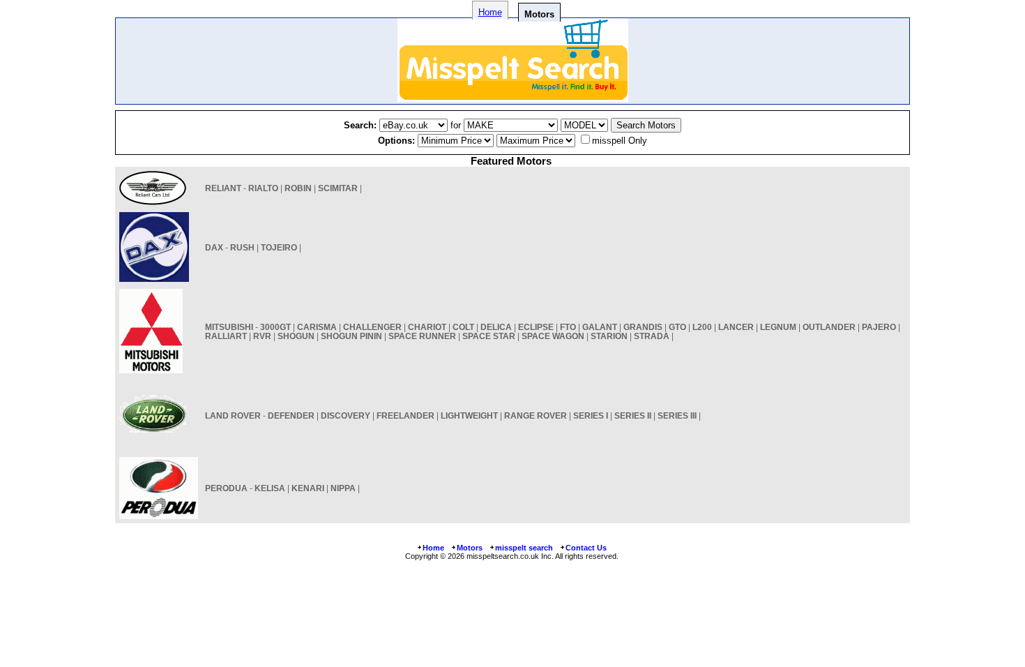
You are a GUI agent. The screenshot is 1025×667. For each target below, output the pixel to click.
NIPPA (343, 488)
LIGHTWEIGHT (469, 415)
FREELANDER (405, 415)
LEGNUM (778, 326)
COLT (463, 326)
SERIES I (590, 415)
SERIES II (632, 415)
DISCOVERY (345, 415)
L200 (702, 326)
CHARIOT (427, 326)
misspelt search (524, 548)
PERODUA (226, 488)
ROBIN (298, 188)
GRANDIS (642, 326)
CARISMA (317, 326)
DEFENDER (291, 415)
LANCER (736, 326)
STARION (609, 335)
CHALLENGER (372, 326)
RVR (262, 335)
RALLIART (226, 335)
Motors (470, 548)
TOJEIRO (279, 247)
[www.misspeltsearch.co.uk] (512, 98)
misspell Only (619, 140)
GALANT (599, 326)
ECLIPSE (536, 326)
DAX (214, 247)
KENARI (307, 488)
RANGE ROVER (535, 415)
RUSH (242, 247)
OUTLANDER (829, 326)
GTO (677, 326)
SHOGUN (296, 335)
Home (490, 12)
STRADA (651, 335)
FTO (568, 326)
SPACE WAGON (553, 335)
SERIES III (677, 415)
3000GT (275, 326)
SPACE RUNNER (422, 335)
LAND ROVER (233, 415)
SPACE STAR (488, 335)
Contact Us (586, 548)
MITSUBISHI (229, 326)
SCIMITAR (338, 188)
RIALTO (263, 188)
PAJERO (879, 326)
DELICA (496, 326)
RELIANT (223, 188)
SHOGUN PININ (351, 335)
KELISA (270, 488)
